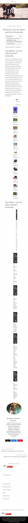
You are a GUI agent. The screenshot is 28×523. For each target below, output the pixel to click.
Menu (14, 1)
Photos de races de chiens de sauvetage (12, 450)
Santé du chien (6, 498)
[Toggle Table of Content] (19, 36)
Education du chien (7, 486)
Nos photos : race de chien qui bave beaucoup (13, 39)
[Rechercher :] (11, 475)
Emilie (17, 423)
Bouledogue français (10, 94)
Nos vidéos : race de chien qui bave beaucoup (14, 42)
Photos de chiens (14, 26)
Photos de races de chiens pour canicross (15, 455)
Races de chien (6, 495)
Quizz (4, 492)
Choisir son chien (6, 484)
